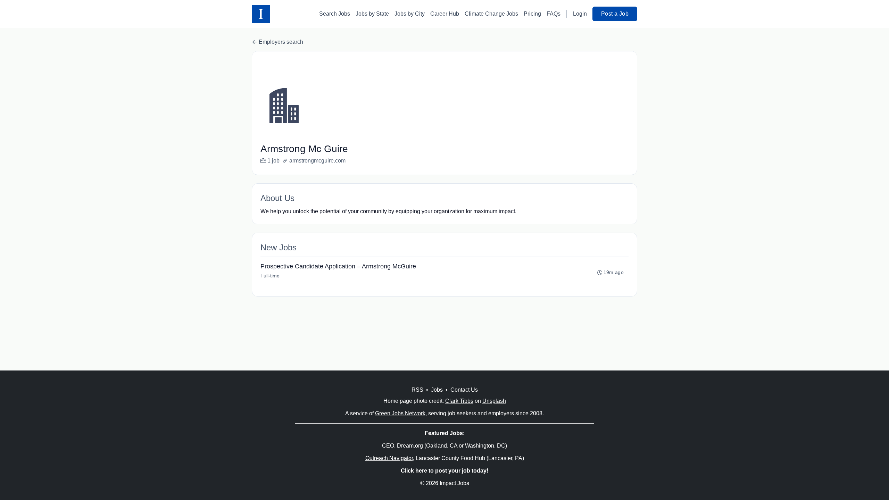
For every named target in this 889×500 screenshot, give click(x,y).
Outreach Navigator (389, 458)
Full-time (270, 275)
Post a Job (615, 14)
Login (580, 14)
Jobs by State (372, 14)
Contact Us (464, 390)
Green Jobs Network (400, 413)
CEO (388, 446)
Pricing (532, 14)
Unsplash (494, 401)
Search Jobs (334, 14)
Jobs (437, 390)
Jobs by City (409, 14)
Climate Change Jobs (491, 14)
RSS (417, 390)
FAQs (553, 14)
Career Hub (444, 14)
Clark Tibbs (459, 401)
